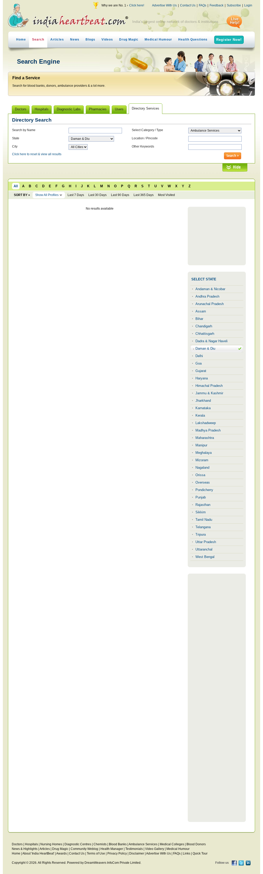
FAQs (202, 5)
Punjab (200, 497)
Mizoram (201, 460)
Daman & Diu (205, 348)
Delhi (199, 356)
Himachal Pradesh (209, 386)
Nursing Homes (51, 844)
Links (186, 853)
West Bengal (204, 557)
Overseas (202, 482)
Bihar (199, 319)
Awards (61, 853)
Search (38, 39)
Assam (200, 311)
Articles (57, 39)
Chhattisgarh (204, 334)
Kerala (200, 415)
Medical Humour (158, 39)
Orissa (200, 475)
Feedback (216, 5)
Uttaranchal (203, 549)
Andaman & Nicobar (210, 289)
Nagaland (202, 467)
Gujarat (200, 371)
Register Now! (229, 40)
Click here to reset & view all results (36, 154)
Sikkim (200, 512)
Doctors (17, 844)
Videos (107, 39)
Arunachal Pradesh (209, 304)
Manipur (201, 445)
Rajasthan (202, 505)
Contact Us (187, 5)
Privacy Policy (117, 853)
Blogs (90, 39)
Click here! (136, 5)
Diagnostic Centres (77, 844)
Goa (198, 363)
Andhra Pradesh (207, 296)
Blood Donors (196, 844)
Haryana (201, 378)
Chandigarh (203, 326)
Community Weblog (84, 849)
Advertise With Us (164, 5)
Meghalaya (203, 453)
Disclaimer (136, 853)
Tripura (200, 534)
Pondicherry (204, 490)
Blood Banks (118, 844)
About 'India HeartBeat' (38, 853)
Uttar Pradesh (205, 542)
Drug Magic (128, 39)
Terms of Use (96, 853)
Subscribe (234, 5)
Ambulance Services (143, 844)
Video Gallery (154, 849)
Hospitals (31, 844)
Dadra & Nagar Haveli (211, 341)
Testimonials (134, 849)
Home (21, 39)
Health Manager (111, 849)
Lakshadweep (205, 423)
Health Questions (193, 39)
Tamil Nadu (203, 520)
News (74, 39)
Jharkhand (203, 400)
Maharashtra (204, 438)
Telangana (203, 527)
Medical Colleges (172, 844)
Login (248, 5)
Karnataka (203, 408)
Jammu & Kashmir (209, 393)
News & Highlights (24, 849)
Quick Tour (200, 853)
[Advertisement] (216, 236)
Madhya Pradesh (208, 430)
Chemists (100, 844)
